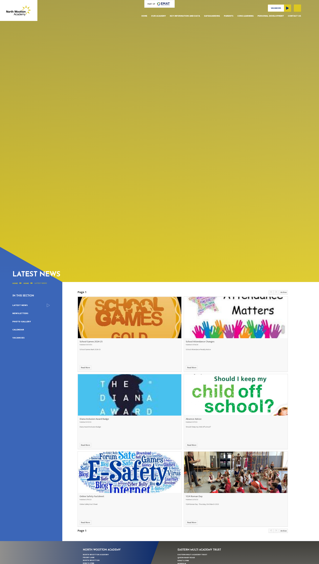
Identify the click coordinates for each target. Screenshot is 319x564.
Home (15, 283)
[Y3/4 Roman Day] (235, 472)
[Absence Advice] (235, 395)
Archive (283, 292)
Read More (85, 367)
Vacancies (276, 8)
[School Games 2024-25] (129, 317)
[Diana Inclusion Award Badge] (129, 395)
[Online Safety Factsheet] (129, 472)
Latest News (41, 283)
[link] (271, 292)
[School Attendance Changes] (235, 317)
